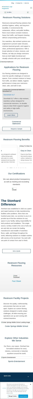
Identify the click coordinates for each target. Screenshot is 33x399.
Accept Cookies (23, 396)
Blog (12, 3)
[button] (7, 168)
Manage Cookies (13, 396)
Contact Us (19, 3)
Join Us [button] (27, 3)
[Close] (30, 384)
